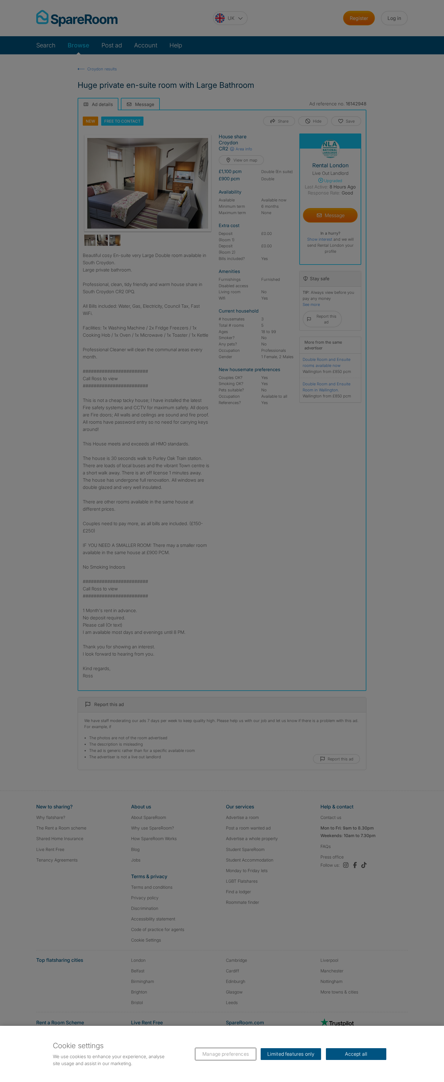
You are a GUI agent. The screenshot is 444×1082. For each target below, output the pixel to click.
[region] (222, 1054)
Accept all (356, 1054)
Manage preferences (225, 1054)
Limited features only (290, 1054)
